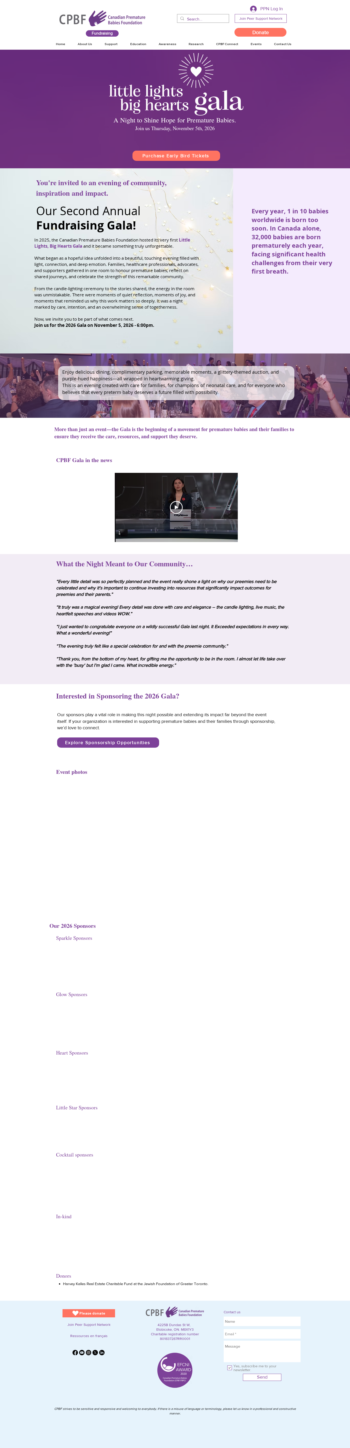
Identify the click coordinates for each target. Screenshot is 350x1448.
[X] (95, 1352)
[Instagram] (88, 1352)
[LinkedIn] (102, 1352)
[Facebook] (75, 1352)
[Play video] (176, 507)
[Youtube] (82, 1352)
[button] (282, 44)
